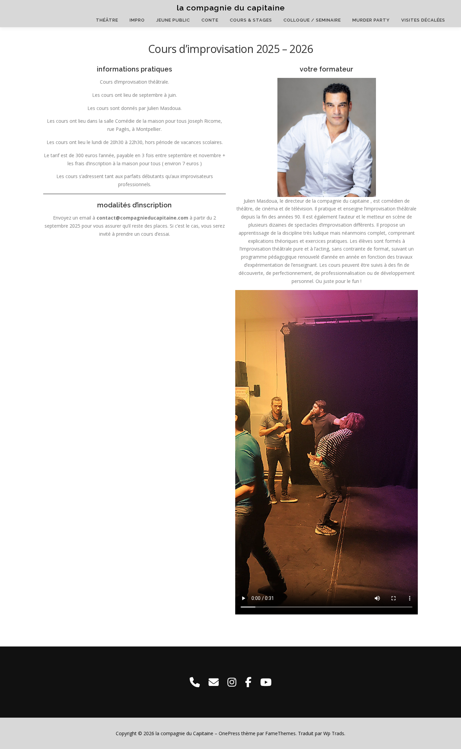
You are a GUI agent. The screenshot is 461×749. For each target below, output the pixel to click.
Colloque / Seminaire (312, 20)
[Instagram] (231, 682)
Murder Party (371, 20)
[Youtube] (266, 682)
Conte (209, 20)
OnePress (229, 733)
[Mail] (214, 682)
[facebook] (248, 682)
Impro (137, 20)
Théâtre (107, 20)
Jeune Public (173, 20)
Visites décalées (423, 20)
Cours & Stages (251, 20)
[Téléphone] (195, 682)
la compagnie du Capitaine (231, 7)
